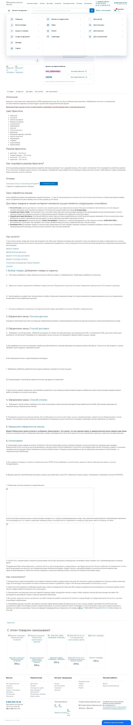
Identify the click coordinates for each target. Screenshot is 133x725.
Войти (98, 10)
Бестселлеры (59, 686)
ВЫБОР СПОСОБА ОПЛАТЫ (17, 259)
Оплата (42, 3)
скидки (85, 241)
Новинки (57, 688)
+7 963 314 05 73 (105, 5)
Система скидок (32, 3)
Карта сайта (35, 696)
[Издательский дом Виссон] (15, 3)
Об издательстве (68, 3)
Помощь (79, 3)
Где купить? (34, 692)
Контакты (58, 3)
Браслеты (11, 623)
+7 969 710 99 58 (101, 3)
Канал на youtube (60, 712)
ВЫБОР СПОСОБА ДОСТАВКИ (18, 256)
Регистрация (106, 10)
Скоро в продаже (13, 690)
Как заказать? (35, 690)
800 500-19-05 (104, 608)
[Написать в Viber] (99, 5)
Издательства (84, 681)
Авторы (57, 690)
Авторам (9, 692)
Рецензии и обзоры (38, 694)
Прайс (81, 688)
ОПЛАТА (9, 266)
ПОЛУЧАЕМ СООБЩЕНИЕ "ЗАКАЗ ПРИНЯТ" (23, 263)
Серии (81, 683)
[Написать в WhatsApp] (96, 5)
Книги (81, 686)
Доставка (50, 3)
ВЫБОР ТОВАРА (12, 249)
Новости (9, 688)
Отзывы (9, 686)
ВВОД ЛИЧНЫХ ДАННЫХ (16, 252)
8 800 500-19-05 (120, 3)
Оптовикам (88, 3)
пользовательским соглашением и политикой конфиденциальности (115, 708)
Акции (56, 684)
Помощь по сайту (37, 688)
